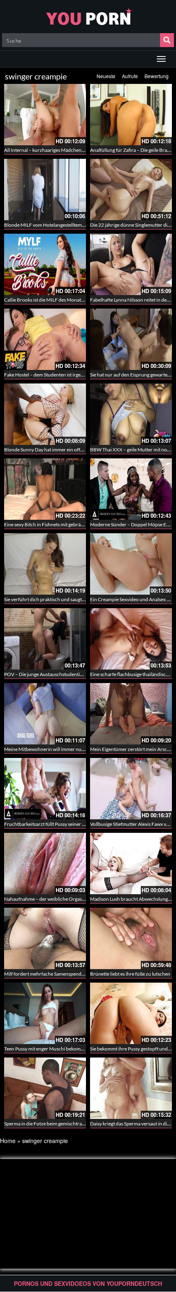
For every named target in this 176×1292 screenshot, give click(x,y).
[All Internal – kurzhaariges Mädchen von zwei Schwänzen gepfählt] (45, 114)
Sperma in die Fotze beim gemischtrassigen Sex (53, 1124)
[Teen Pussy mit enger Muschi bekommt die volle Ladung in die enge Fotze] (45, 1013)
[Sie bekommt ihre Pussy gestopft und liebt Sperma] (131, 1013)
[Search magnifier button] (167, 40)
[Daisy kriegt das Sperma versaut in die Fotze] (131, 1088)
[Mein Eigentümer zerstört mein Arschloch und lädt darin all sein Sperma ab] (131, 713)
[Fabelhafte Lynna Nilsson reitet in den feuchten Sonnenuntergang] (131, 264)
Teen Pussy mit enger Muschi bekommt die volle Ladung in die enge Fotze (81, 1049)
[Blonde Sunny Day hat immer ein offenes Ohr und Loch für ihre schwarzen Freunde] (45, 414)
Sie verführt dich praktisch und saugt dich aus (52, 599)
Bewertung (156, 75)
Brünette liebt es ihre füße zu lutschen (130, 974)
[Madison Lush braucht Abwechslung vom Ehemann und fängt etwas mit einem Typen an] (131, 863)
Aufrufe (130, 75)
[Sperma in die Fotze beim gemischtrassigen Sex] (45, 1088)
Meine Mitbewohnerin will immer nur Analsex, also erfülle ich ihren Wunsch (84, 749)
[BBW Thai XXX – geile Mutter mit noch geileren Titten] (131, 414)
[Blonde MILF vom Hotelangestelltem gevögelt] (45, 189)
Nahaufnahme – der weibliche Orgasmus (47, 899)
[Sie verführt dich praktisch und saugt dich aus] (45, 564)
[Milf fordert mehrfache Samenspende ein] (45, 938)
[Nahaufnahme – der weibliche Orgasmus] (45, 863)
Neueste (106, 75)
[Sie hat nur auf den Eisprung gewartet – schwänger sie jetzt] (131, 339)
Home (8, 1140)
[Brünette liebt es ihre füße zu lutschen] (131, 938)
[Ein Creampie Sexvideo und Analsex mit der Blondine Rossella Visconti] (131, 564)
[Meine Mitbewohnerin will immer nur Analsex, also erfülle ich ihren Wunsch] (45, 713)
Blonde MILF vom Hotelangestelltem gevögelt (52, 225)
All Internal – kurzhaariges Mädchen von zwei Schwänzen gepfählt (74, 150)
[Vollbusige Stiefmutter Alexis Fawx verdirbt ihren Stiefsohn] (131, 788)
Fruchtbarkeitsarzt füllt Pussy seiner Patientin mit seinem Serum (72, 824)
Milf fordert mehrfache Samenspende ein (47, 974)
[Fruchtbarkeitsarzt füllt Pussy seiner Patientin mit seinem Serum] (45, 788)
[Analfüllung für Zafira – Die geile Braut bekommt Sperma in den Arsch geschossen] (131, 114)
